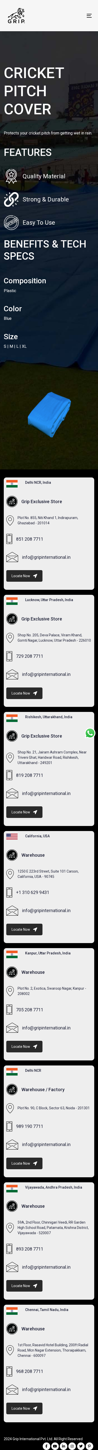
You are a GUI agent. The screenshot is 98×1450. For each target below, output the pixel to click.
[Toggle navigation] (77, 16)
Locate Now (21, 576)
